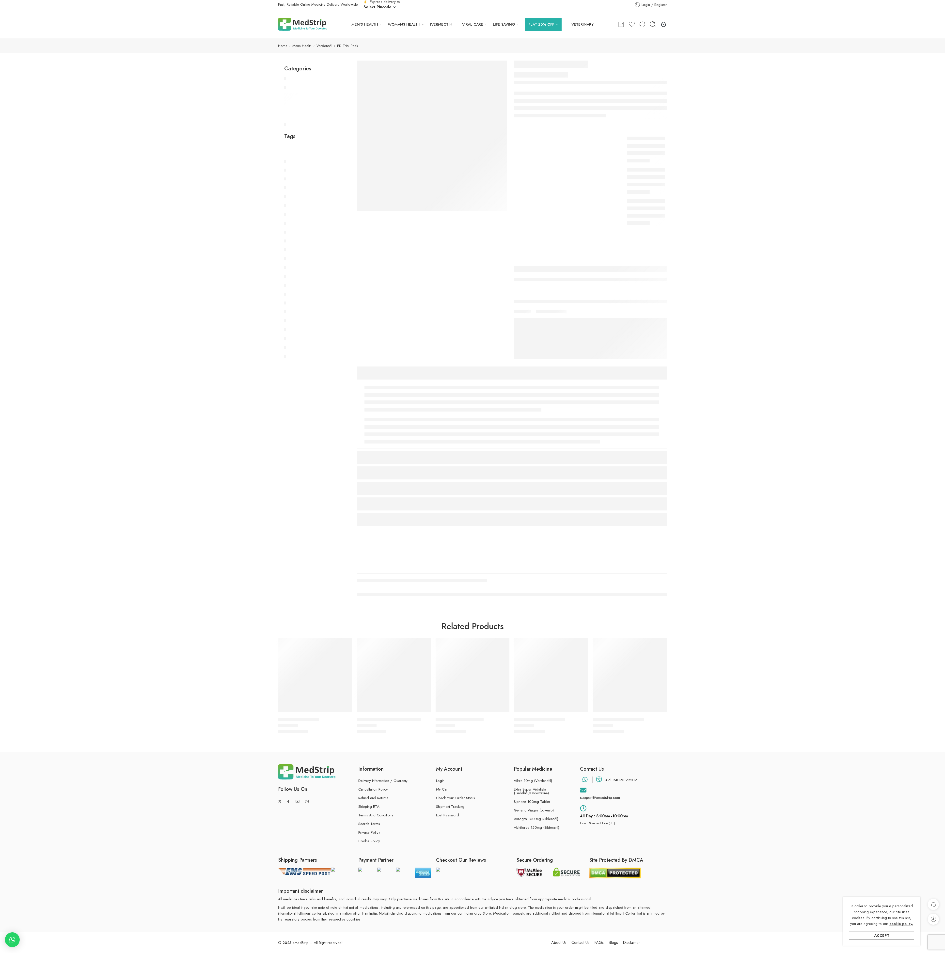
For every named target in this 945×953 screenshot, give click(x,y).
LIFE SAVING (504, 24)
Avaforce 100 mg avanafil (460, 719)
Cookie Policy (369, 841)
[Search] (652, 24)
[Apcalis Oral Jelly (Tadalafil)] (630, 675)
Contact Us (580, 943)
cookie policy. (901, 923)
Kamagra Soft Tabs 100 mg (539, 719)
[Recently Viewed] (933, 919)
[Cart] (621, 24)
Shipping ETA (368, 806)
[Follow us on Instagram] (307, 801)
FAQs (599, 943)
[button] (12, 939)
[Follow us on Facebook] (288, 801)
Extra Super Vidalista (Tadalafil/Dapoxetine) (531, 791)
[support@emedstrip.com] (583, 790)
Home (282, 45)
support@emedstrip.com (600, 797)
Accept (881, 935)
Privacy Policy (369, 832)
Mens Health (302, 45)
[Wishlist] (344, 645)
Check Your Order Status (455, 798)
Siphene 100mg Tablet (532, 802)
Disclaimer (631, 943)
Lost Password (447, 815)
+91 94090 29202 (621, 780)
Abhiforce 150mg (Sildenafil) (536, 827)
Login (440, 780)
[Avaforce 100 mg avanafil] (472, 675)
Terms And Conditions (375, 815)
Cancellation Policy (373, 789)
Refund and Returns (373, 798)
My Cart (442, 789)
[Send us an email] (297, 801)
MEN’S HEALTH (364, 24)
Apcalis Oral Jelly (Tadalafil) (618, 719)
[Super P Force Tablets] (315, 675)
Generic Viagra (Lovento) (534, 810)
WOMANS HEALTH (404, 24)
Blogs (613, 943)
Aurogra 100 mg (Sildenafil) (536, 819)
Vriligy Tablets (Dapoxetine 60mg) (389, 719)
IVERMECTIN (441, 24)
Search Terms (369, 823)
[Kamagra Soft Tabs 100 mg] (551, 675)
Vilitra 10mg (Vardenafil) (533, 781)
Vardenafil (324, 45)
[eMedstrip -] (302, 24)
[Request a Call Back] (933, 904)
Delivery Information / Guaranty (383, 780)
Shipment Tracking (450, 806)
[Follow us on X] (280, 801)
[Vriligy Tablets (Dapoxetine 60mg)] (394, 675)
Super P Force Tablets (298, 719)
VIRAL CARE (472, 24)
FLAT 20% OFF (541, 24)
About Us (559, 943)
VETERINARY (582, 24)
